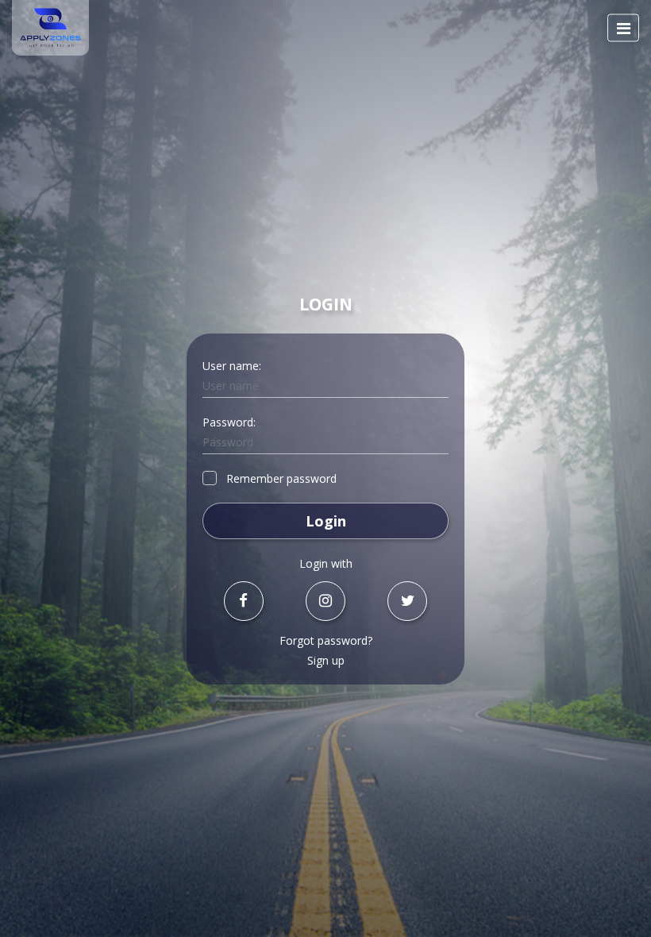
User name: (231, 365)
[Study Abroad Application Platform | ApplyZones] (50, 28)
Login (326, 520)
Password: (229, 422)
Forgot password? (325, 640)
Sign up (326, 660)
